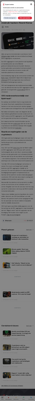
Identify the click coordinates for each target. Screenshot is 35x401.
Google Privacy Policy (13, 11)
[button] (10, 18)
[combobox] (31, 4)
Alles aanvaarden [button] (25, 18)
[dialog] (17, 11)
